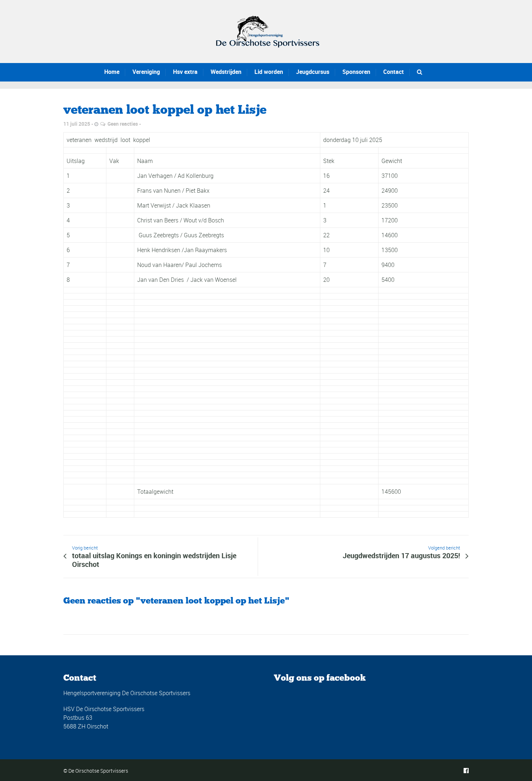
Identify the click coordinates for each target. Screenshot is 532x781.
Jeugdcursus (312, 72)
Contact (393, 72)
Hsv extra (185, 72)
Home (111, 72)
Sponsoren (356, 72)
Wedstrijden (226, 72)
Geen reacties (122, 123)
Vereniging (146, 72)
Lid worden (268, 72)
